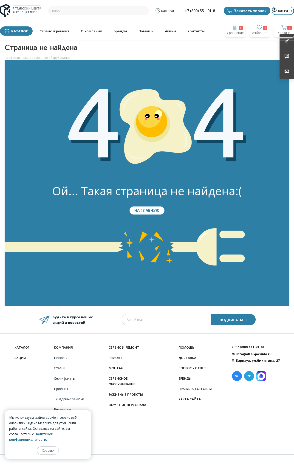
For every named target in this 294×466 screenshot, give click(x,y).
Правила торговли (195, 389)
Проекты (61, 389)
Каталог (21, 347)
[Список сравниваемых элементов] (235, 42)
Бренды (120, 31)
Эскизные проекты (126, 394)
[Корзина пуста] (284, 42)
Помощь (146, 31)
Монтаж (116, 368)
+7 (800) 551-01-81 (201, 10)
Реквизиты (62, 409)
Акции (170, 31)
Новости (61, 358)
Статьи (59, 368)
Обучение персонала (127, 405)
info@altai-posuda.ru (253, 354)
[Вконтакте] (237, 376)
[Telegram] (249, 376)
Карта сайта (189, 399)
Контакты (196, 31)
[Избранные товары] (259, 42)
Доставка (187, 358)
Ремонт (115, 358)
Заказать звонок (250, 10)
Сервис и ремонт (54, 31)
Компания (63, 347)
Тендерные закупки (69, 399)
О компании (91, 31)
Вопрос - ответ (192, 368)
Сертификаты (64, 378)
